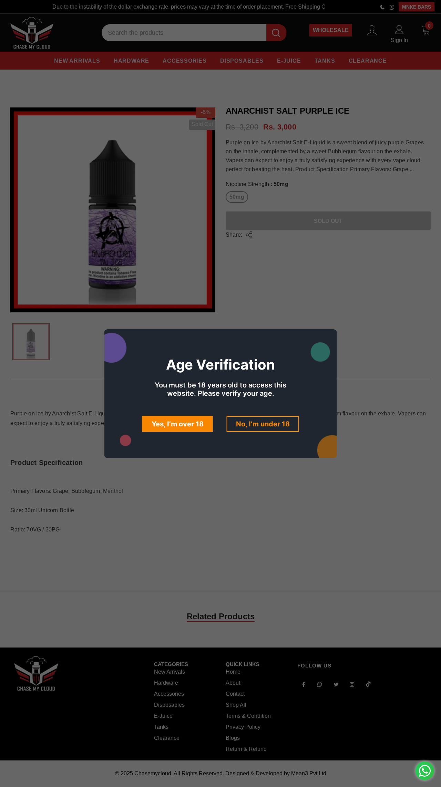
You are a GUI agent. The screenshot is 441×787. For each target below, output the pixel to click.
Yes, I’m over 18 (178, 424)
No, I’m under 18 (263, 424)
